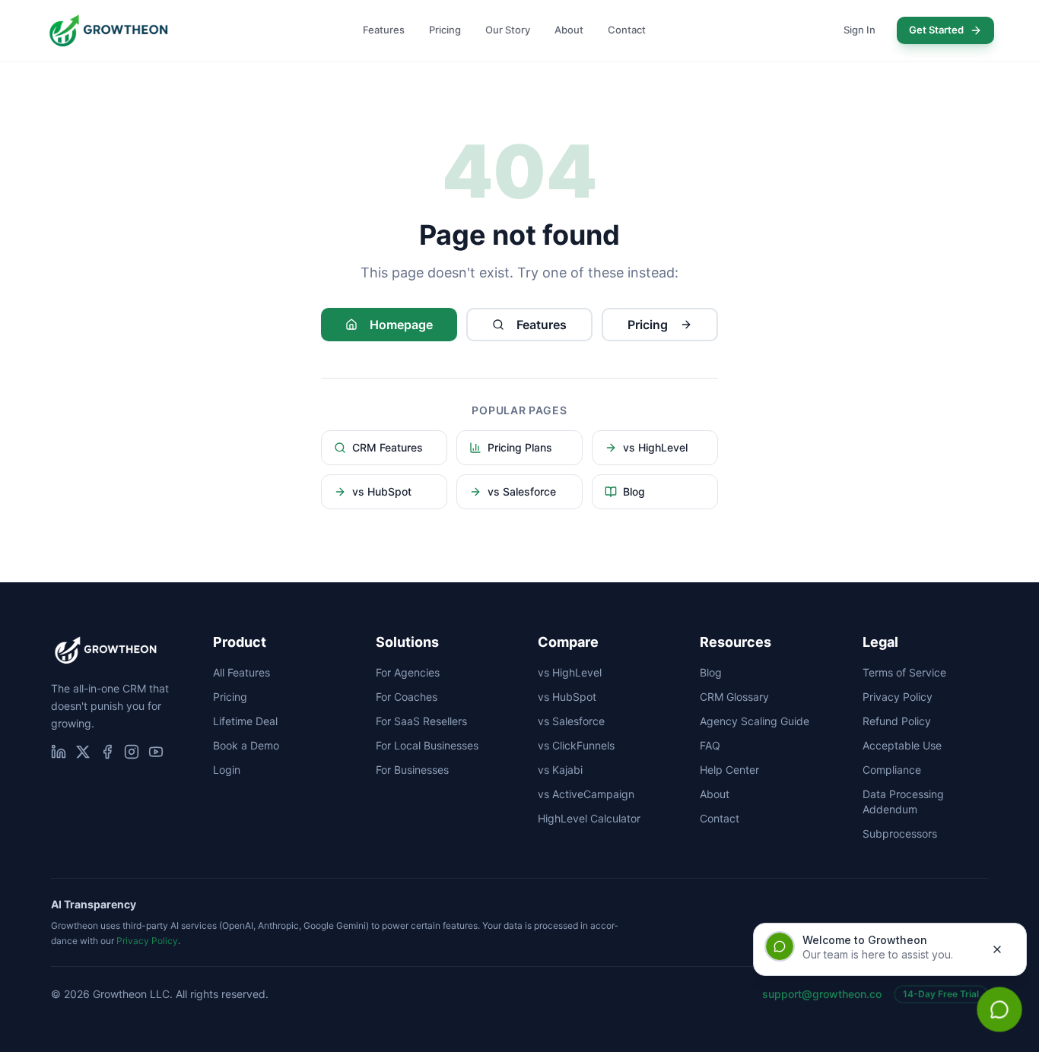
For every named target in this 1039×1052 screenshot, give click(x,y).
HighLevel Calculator (589, 818)
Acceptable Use (902, 745)
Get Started (936, 30)
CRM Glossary (734, 696)
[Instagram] (131, 751)
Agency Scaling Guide (754, 721)
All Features (241, 672)
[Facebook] (107, 751)
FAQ (710, 745)
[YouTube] (156, 751)
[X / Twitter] (83, 751)
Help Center (729, 769)
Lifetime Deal (245, 721)
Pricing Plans (520, 447)
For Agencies (408, 672)
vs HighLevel (655, 447)
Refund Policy (897, 721)
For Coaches (406, 696)
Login (226, 769)
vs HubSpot (381, 491)
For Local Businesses (427, 745)
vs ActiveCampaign (586, 793)
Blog (634, 491)
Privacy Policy (898, 696)
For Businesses (412, 769)
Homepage (401, 324)
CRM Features (387, 447)
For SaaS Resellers (421, 721)
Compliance (892, 769)
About (568, 30)
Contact (627, 30)
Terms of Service (904, 672)
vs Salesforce (522, 491)
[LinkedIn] (58, 751)
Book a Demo (246, 745)
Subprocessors (900, 833)
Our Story (507, 30)
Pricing (445, 30)
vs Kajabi (560, 769)
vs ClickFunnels (576, 745)
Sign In (859, 30)
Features (384, 30)
